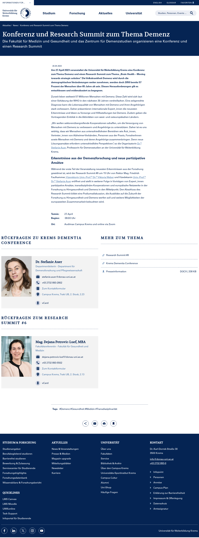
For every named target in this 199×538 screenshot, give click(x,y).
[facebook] (4, 531)
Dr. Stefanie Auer (49, 262)
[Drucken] (104, 423)
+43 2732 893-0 (158, 463)
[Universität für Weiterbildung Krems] (18, 13)
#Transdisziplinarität (106, 408)
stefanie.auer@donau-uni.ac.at (58, 276)
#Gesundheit (77, 408)
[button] (65, 303)
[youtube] (42, 531)
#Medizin (90, 408)
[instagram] (32, 531)
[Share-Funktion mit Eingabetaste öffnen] (85, 423)
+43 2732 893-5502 (52, 362)
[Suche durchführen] (191, 13)
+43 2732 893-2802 (52, 282)
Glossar (170, 3)
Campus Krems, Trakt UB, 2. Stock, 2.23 (63, 294)
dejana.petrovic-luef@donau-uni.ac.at (62, 356)
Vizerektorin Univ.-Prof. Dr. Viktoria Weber (90, 177)
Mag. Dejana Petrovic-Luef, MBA (61, 342)
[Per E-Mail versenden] (95, 423)
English (157, 2)
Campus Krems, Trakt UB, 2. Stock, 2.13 (63, 374)
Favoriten (185, 3)
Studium (49, 13)
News (15, 25)
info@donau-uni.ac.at (162, 459)
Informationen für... (13, 2)
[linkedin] (14, 531)
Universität (134, 13)
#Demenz (64, 408)
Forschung (77, 13)
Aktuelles (105, 13)
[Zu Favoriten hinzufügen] (113, 423)
